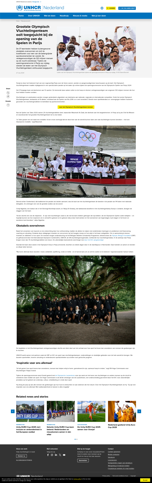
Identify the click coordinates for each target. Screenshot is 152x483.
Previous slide (13, 411)
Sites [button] (102, 8)
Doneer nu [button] (22, 456)
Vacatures (111, 457)
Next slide (139, 411)
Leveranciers (112, 460)
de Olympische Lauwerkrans (65, 375)
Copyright (133, 476)
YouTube (64, 455)
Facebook (48, 455)
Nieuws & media (80, 15)
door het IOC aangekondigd (93, 240)
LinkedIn (56, 455)
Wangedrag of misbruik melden (118, 466)
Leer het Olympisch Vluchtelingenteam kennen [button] (76, 107)
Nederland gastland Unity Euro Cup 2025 (121, 426)
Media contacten (113, 454)
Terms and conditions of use (120, 476)
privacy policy (77, 479)
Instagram (52, 455)
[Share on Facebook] (8, 96)
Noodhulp (64, 15)
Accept (145, 480)
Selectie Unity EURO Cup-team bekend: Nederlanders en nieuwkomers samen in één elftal (60, 431)
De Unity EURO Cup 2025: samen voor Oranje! (89, 428)
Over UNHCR (34, 15)
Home (21, 15)
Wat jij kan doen (99, 15)
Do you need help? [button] (128, 8)
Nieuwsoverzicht (25, 21)
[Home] (28, 8)
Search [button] (96, 8)
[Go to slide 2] (77, 440)
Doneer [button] (111, 8)
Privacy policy (106, 476)
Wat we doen (49, 15)
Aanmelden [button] (84, 460)
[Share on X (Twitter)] (8, 92)
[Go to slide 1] (75, 440)
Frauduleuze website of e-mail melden (121, 468)
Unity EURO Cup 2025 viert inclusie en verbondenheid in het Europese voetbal (29, 429)
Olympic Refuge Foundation (121, 235)
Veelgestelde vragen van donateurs (120, 463)
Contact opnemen (114, 452)
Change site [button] (35, 2)
